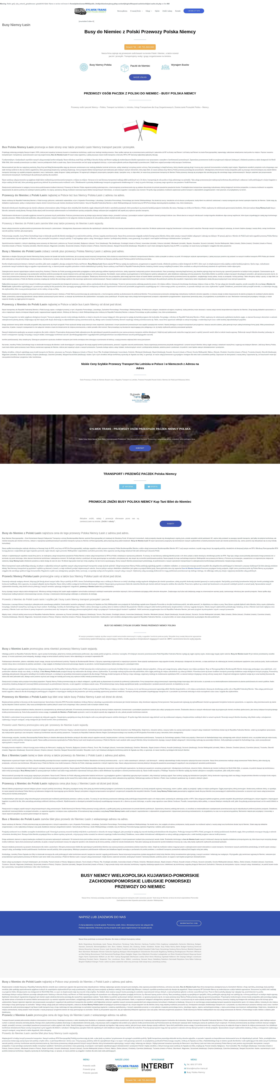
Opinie (157, 11)
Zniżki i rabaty (167, 11)
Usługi (148, 11)
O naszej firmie (135, 11)
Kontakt (177, 11)
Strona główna (122, 11)
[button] (194, 11)
